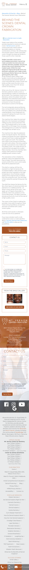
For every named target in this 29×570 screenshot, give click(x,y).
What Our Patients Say (15, 562)
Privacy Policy (14, 486)
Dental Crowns (13, 505)
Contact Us (19, 491)
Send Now (9, 281)
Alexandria (23, 428)
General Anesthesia (14, 533)
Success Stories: (14, 557)
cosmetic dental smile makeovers (16, 220)
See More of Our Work (14, 307)
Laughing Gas (19, 536)
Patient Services (14, 497)
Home (14, 469)
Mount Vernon (10, 430)
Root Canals (20, 544)
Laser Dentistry (13, 523)
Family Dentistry (14, 510)
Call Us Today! (14, 230)
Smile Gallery (14, 559)
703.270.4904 (14, 332)
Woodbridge (19, 432)
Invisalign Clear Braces (14, 520)
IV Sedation (7, 536)
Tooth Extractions (13, 546)
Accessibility (9, 491)
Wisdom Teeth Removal (13, 549)
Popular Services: (14, 495)
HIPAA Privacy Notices (14, 488)
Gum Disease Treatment (13, 513)
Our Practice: (14, 467)
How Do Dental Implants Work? (14, 515)
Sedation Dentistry (14, 531)
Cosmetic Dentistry (14, 502)
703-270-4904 (8, 222)
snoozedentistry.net (14, 345)
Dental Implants (14, 507)
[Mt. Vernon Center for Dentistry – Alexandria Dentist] (9, 4)
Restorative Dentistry (13, 528)
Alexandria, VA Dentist (9, 13)
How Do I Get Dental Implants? (13, 518)
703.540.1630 (14, 343)
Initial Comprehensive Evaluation (13, 481)
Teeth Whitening (13, 541)
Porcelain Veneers (13, 526)
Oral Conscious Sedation (13, 539)
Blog (18, 13)
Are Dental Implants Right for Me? (13, 499)
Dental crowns (10, 46)
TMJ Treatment (8, 544)
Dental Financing (10, 483)
